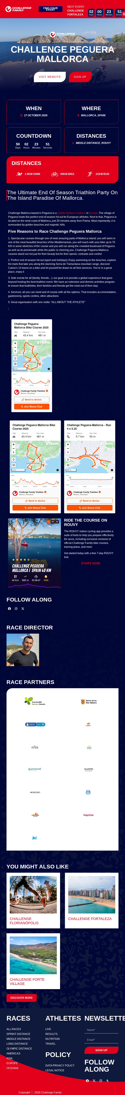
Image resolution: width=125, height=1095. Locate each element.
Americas (13, 1053)
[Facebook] (9, 609)
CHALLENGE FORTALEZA (90, 919)
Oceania (12, 1068)
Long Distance (17, 1043)
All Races (14, 1029)
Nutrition (52, 1039)
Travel (50, 1043)
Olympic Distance (19, 1048)
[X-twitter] (23, 609)
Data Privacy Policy (60, 1065)
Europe (93, 213)
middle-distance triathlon (71, 213)
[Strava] (107, 1081)
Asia (10, 1058)
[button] (22, 998)
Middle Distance (18, 1039)
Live (48, 1029)
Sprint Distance (18, 1034)
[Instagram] (16, 609)
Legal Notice (54, 1070)
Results (51, 1034)
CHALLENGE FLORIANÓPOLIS (24, 921)
